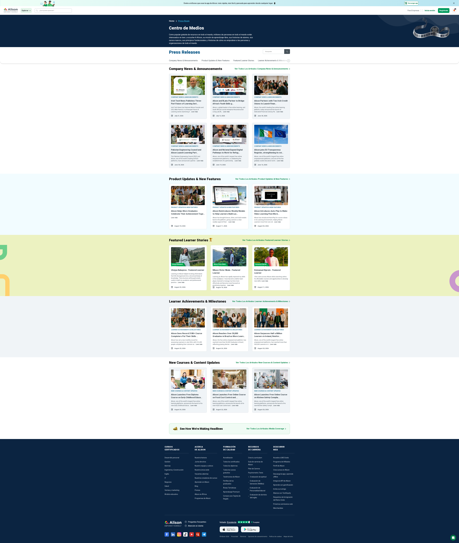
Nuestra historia (201, 458)
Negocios (168, 482)
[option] (188, 96)
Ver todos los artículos (261, 69)
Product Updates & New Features (216, 60)
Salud (167, 486)
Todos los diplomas (230, 466)
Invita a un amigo (279, 489)
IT (165, 478)
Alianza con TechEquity (282, 493)
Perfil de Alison (278, 466)
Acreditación (228, 458)
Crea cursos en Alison (281, 470)
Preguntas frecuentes (197, 522)
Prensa (197, 490)
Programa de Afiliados (281, 462)
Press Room (183, 21)
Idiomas (168, 466)
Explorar (25, 10)
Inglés (167, 474)
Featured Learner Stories (243, 60)
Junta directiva (200, 462)
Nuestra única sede (202, 470)
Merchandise (278, 508)
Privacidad (234, 536)
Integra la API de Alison (282, 481)
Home (171, 21)
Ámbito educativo (171, 494)
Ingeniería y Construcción (174, 470)
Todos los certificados (231, 462)
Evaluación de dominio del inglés (258, 496)
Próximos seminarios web (283, 504)
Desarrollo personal (172, 458)
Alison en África (201, 494)
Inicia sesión (430, 10)
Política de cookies (275, 536)
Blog (196, 486)
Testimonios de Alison (231, 477)
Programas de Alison (202, 498)
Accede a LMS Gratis (281, 458)
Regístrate (443, 10)
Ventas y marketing (172, 490)
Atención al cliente (195, 526)
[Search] (37, 10)
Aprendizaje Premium (231, 492)
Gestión (167, 462)
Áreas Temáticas (229, 488)
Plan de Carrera (254, 469)
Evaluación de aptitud (258, 477)
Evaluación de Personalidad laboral (257, 489)
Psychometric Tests (255, 473)
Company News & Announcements (183, 60)
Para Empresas (413, 10)
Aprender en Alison (202, 482)
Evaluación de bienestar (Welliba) (257, 482)
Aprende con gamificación (283, 485)
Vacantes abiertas (201, 474)
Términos (243, 536)
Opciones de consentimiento (257, 536)
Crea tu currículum (255, 458)
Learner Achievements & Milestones (273, 60)
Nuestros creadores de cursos (206, 478)
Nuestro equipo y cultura (204, 466)
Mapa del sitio (288, 536)
